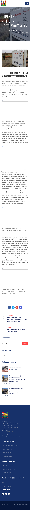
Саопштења (13, 30)
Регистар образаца (9, 465)
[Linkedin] (20, 307)
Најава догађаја (7, 456)
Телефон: (6, 430)
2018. (20, 30)
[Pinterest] (16, 307)
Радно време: (8, 426)
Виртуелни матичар (9, 469)
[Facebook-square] (3, 494)
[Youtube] (9, 494)
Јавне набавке (7, 449)
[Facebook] (9, 307)
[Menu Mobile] (27, 3)
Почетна (4, 30)
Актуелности (7, 452)
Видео (3, 482)
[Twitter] (13, 307)
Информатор (7, 472)
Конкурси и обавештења (10, 445)
